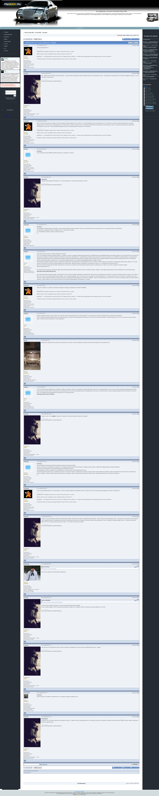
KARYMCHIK (26, 564)
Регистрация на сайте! (10, 97)
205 (138, 177)
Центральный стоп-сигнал (150, 43)
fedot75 (146, 57)
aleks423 (26, 148)
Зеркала (146, 58)
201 (138, 45)
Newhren (147, 78)
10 (34, 39)
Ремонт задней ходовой (150, 47)
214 (138, 488)
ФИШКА (54, 416)
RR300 (146, 49)
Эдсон (146, 41)
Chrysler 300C (79, 28)
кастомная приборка (149, 76)
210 (138, 340)
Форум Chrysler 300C (29, 32)
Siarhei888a (147, 74)
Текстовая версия (81, 783)
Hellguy (146, 65)
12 (37, 39)
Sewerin (25, 340)
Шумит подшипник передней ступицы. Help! (149, 51)
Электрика (44, 32)
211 (138, 387)
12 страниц (26, 39)
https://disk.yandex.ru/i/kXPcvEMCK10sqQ (46, 271)
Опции (133, 42)
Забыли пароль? (10, 99)
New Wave (26, 73)
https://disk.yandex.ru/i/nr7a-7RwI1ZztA (45, 394)
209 (138, 313)
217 (138, 597)
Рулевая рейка (148, 63)
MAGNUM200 (27, 692)
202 (138, 73)
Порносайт (7, 116)
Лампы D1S (147, 39)
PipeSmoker (26, 224)
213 (138, 461)
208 (138, 285)
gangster (147, 71)
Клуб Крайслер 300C (79, 791)
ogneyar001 (26, 45)
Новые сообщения (133, 35)
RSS (138, 35)
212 (138, 413)
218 (138, 645)
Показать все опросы (150, 110)
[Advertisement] (81, 778)
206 (138, 224)
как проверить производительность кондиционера (148, 67)
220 (138, 716)
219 (138, 692)
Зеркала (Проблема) (149, 72)
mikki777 (147, 54)
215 (138, 516)
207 (138, 251)
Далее (40, 39)
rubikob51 (26, 251)
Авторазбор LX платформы (151, 55)
